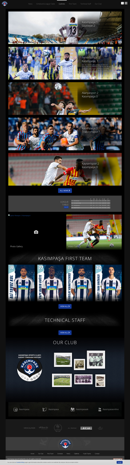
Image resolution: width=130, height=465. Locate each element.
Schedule (60, 454)
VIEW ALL (64, 306)
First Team (50, 454)
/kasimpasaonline (110, 409)
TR (122, 3)
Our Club (40, 454)
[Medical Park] (100, 428)
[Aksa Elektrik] (72, 428)
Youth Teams (87, 454)
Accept (119, 462)
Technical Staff (85, 4)
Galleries (76, 454)
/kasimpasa (23, 409)
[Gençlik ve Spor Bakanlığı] (44, 428)
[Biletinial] (58, 428)
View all (65, 207)
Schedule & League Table (45, 4)
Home (32, 454)
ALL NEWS (64, 190)
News (68, 454)
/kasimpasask (81, 409)
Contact (97, 454)
